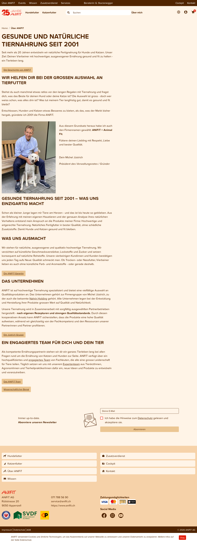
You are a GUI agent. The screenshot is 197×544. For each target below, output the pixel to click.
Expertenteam (71, 364)
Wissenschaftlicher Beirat (16, 389)
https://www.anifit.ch (63, 505)
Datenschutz (145, 418)
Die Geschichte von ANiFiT (17, 69)
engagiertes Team (39, 360)
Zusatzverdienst (49, 3)
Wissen (33, 3)
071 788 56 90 (59, 497)
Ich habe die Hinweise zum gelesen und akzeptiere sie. (136, 420)
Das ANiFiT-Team (12, 381)
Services (65, 3)
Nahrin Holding (38, 298)
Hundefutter (32, 12)
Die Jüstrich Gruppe (14, 334)
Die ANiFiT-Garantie (14, 273)
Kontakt (191, 3)
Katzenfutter (49, 12)
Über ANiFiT (8, 3)
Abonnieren (140, 429)
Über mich (136, 12)
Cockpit (180, 3)
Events (22, 3)
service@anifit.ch (61, 501)
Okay (182, 537)
